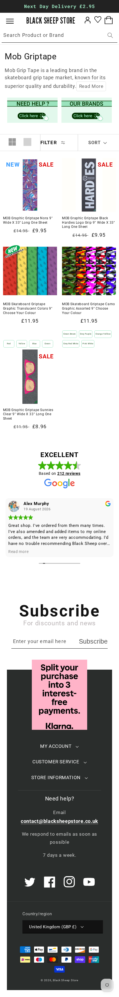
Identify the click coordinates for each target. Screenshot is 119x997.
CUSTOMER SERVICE (55, 761)
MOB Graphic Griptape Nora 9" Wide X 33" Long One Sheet (28, 220)
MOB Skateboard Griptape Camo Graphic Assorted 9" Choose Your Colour (88, 308)
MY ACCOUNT (55, 746)
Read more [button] (18, 551)
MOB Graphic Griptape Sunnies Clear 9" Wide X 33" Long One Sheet (28, 414)
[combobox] (59, 35)
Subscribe (93, 641)
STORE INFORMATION (56, 777)
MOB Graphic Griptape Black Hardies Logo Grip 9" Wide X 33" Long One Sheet (88, 222)
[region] (59, 6)
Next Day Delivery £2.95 (59, 6)
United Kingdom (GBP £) (52, 926)
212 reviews (69, 473)
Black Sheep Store (65, 980)
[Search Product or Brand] (110, 35)
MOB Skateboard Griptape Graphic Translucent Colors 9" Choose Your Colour (27, 308)
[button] (14, 21)
